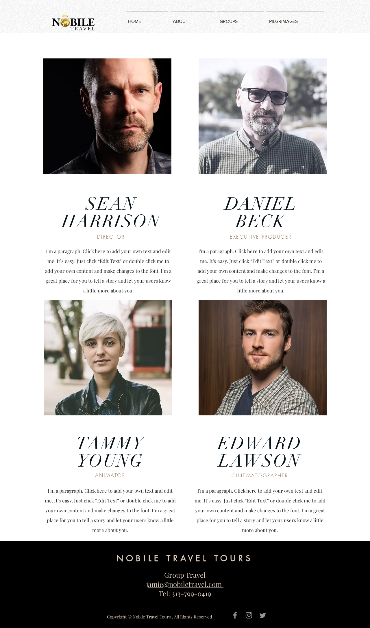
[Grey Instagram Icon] (249, 615)
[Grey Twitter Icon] (262, 615)
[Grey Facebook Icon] (235, 615)
